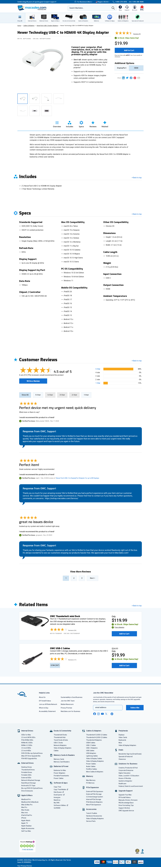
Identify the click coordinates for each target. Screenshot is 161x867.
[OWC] (32, 8)
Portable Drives (26, 772)
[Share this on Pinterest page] (135, 78)
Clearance (122, 759)
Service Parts (91, 821)
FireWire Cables (91, 769)
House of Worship (125, 778)
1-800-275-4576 (121, 2)
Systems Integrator (125, 781)
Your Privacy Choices (24, 866)
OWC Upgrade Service (126, 810)
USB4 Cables (90, 743)
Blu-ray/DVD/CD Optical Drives (32, 788)
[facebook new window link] (94, 713)
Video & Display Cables (94, 758)
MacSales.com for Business (70, 711)
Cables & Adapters (93, 731)
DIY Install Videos (45, 701)
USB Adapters (91, 753)
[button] (63, 629)
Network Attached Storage (30, 780)
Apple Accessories (27, 828)
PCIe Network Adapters (94, 802)
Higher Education (124, 773)
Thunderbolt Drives (28, 770)
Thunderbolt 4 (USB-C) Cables (96, 737)
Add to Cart (129, 50)
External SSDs (26, 778)
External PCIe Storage (94, 794)
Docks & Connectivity (62, 731)
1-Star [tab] (86, 395)
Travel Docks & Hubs (61, 740)
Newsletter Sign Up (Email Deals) (130, 754)
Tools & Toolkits (91, 813)
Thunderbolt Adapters (94, 740)
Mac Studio (25, 810)
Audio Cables (90, 766)
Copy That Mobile (60, 789)
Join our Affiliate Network (48, 704)
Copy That (57, 787)
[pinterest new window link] (112, 714)
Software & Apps (61, 783)
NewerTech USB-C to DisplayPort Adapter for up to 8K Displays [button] (77, 478)
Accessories (91, 809)
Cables (56, 750)
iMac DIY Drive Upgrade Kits (30, 756)
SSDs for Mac (26, 735)
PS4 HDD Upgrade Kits (29, 758)
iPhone (23, 818)
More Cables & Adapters (94, 772)
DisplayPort (121, 68)
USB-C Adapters (92, 748)
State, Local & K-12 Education (129, 776)
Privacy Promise (66, 708)
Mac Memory (90, 780)
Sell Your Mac (26, 831)
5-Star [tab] (38, 395)
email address (100, 707)
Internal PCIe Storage (93, 799)
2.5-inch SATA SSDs (28, 737)
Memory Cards (59, 759)
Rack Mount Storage (28, 783)
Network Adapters (60, 745)
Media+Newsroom (67, 704)
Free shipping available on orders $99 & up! (32, 2)
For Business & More (84, 2)
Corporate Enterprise (126, 770)
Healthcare (122, 783)
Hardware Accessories (94, 816)
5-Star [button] (98, 369)
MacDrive (57, 800)
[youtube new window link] (102, 714)
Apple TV (24, 823)
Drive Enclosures (27, 791)
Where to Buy (43, 708)
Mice (120, 743)
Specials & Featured (126, 756)
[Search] (113, 8)
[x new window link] (106, 714)
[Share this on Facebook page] (132, 78)
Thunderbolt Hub (59, 737)
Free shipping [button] (119, 627)
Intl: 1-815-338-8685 (136, 2)
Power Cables (58, 778)
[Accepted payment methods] (118, 862)
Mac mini (24, 812)
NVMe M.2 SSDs (27, 743)
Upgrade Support (126, 791)
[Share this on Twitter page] (128, 78)
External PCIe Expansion (94, 791)
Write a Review (33, 381)
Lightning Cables (92, 756)
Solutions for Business (128, 764)
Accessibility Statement (47, 711)
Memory (89, 776)
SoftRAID (57, 808)
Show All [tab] (25, 395)
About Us (42, 697)
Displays (121, 735)
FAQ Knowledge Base (126, 803)
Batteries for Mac (60, 770)
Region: (103, 2)
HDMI (136, 68)
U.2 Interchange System (94, 797)
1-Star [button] (98, 383)
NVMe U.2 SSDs (26, 745)
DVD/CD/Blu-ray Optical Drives (32, 753)
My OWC (57, 803)
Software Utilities (60, 805)
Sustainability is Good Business (71, 697)
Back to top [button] (137, 361)
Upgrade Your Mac (125, 795)
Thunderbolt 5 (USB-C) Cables (96, 735)
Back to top (137, 178)
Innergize (57, 797)
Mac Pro (24, 807)
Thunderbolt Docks (60, 735)
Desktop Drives (26, 767)
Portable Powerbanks (61, 776)
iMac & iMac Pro (26, 805)
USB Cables (90, 750)
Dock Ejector (58, 795)
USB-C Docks (58, 743)
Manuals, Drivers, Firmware (128, 800)
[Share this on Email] (139, 78)
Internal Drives (27, 731)
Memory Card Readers (62, 762)
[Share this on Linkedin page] (124, 78)
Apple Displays (26, 826)
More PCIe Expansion (93, 805)
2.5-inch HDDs (26, 750)
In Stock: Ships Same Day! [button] (126, 624)
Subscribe (134, 708)
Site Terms (67, 860)
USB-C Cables (91, 745)
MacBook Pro (26, 799)
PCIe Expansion (92, 787)
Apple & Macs (27, 795)
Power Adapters (59, 773)
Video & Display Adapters (62, 748)
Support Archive (124, 808)
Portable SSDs (26, 775)
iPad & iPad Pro (26, 815)
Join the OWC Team (68, 701)
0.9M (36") (55, 665)
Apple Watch (25, 820)
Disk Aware (58, 792)
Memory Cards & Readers (64, 755)
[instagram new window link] (98, 714)
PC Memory (90, 783)
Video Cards (123, 737)
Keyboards (122, 740)
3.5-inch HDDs (26, 748)
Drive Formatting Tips (126, 805)
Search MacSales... (76, 8)
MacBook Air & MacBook (29, 802)
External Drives (27, 763)
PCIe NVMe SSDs (27, 740)
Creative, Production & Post (128, 768)
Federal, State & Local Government (131, 786)
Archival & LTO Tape (28, 785)
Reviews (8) (137, 34)
